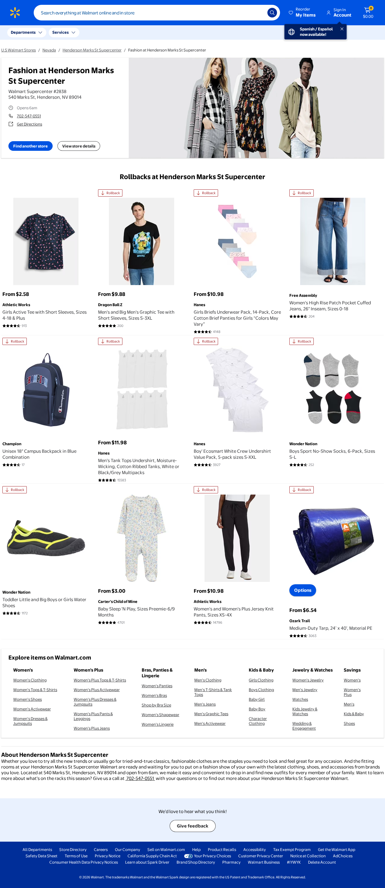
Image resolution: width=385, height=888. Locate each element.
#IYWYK (294, 862)
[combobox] (157, 12)
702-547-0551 (29, 115)
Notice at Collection (308, 855)
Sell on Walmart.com (166, 849)
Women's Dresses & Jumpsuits (30, 721)
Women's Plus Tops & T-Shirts (100, 680)
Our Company (127, 849)
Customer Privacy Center (260, 855)
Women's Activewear (32, 708)
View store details (78, 146)
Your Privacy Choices (212, 855)
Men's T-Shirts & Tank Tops (213, 692)
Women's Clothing (30, 680)
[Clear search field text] (258, 12)
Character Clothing (258, 721)
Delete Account (322, 862)
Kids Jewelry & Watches (304, 711)
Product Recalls (222, 849)
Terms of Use (76, 855)
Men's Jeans (205, 704)
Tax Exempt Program (292, 849)
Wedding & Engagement (304, 726)
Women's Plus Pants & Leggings (93, 716)
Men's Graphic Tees (211, 713)
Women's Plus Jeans (92, 728)
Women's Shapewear (160, 714)
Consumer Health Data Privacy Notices (83, 862)
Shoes (349, 723)
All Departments (37, 849)
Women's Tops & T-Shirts (35, 689)
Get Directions (29, 124)
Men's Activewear (210, 723)
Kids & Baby (354, 713)
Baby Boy (257, 708)
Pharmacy (231, 862)
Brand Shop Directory (196, 862)
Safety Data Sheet (41, 855)
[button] (302, 12)
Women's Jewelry (308, 680)
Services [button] (60, 32)
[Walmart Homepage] (15, 12)
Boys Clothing (261, 689)
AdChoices (343, 855)
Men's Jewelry (304, 689)
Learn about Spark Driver (147, 862)
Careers (101, 849)
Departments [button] (23, 32)
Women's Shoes (27, 699)
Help (196, 849)
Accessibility (254, 849)
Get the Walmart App (336, 849)
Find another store (30, 146)
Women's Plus (352, 692)
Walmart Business (264, 862)
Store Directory (73, 849)
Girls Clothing (261, 680)
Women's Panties (157, 685)
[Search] (272, 12)
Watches (300, 699)
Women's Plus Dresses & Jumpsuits (95, 701)
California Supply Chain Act (152, 855)
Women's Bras (154, 695)
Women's (352, 680)
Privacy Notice (107, 855)
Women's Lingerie (158, 724)
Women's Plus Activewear (97, 689)
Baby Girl (257, 699)
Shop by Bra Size (156, 705)
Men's (349, 704)
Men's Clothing (207, 680)
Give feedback (192, 826)
